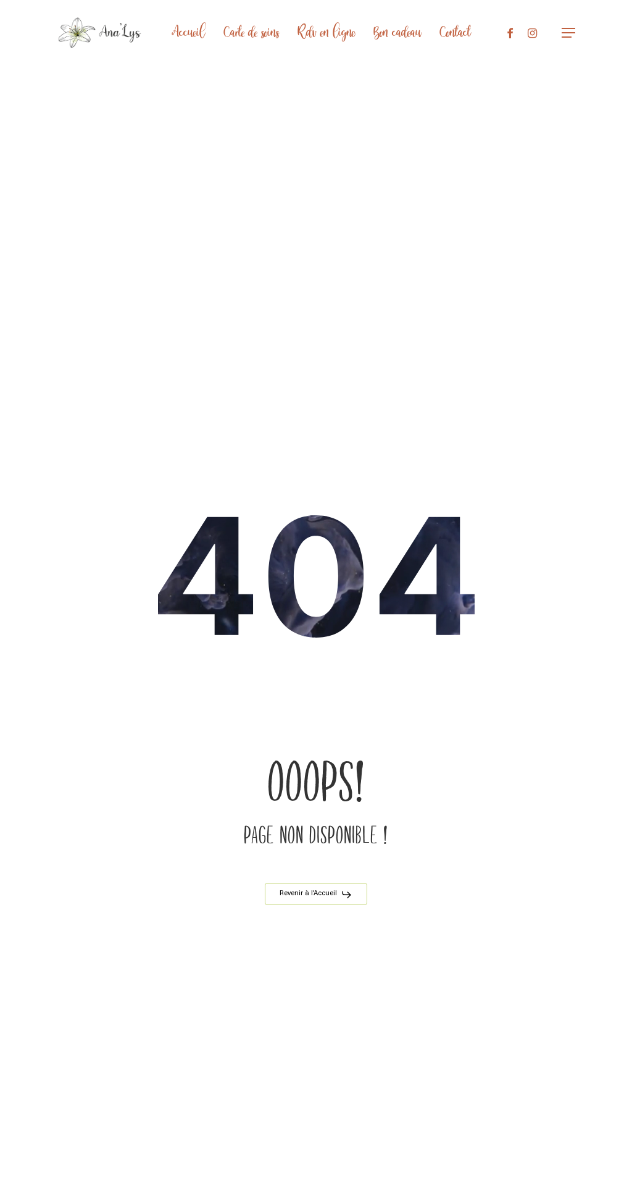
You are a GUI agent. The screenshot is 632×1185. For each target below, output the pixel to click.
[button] (569, 33)
